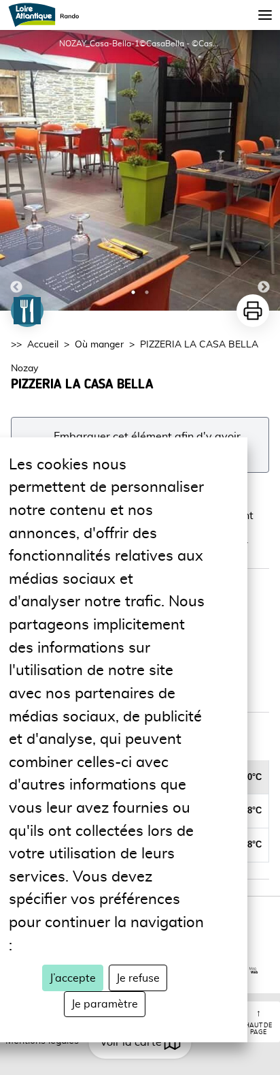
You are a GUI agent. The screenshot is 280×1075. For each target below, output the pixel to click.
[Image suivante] (263, 170)
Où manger (99, 344)
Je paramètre (104, 1004)
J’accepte (73, 978)
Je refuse (138, 978)
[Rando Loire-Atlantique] (48, 15)
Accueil (42, 344)
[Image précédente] (16, 170)
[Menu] (265, 15)
